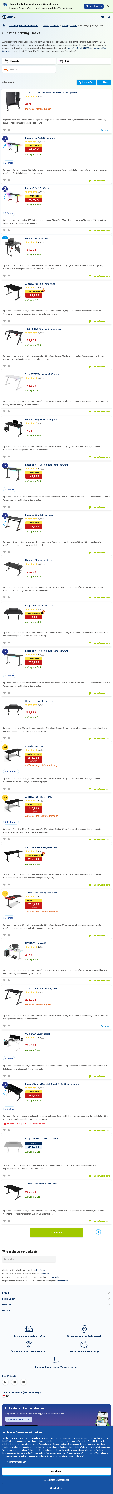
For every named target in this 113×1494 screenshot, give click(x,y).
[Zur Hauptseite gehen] (9, 17)
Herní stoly (40, 1270)
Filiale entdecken (93, 6)
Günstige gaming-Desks (92, 25)
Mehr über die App (16, 1419)
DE (7, 1396)
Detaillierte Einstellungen (56, 1480)
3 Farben (9, 1059)
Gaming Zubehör (51, 25)
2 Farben (9, 163)
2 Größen (9, 490)
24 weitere (56, 1232)
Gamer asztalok (62, 1281)
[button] (56, 1293)
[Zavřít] (108, 6)
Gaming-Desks (53, 1277)
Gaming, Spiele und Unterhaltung (24, 25)
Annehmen (56, 1471)
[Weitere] (98, 1232)
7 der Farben (11, 771)
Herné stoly (44, 1274)
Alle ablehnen (56, 1488)
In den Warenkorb (101, 180)
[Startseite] (3, 25)
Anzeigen (105, 130)
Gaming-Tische (69, 25)
